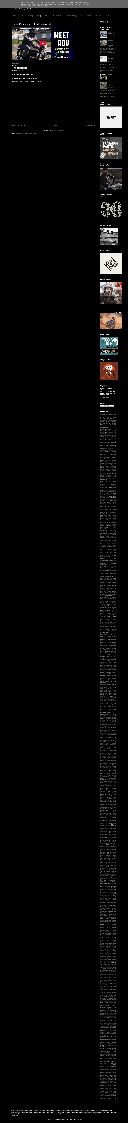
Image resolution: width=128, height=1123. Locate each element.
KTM (105, 761)
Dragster (110, 598)
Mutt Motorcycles (110, 846)
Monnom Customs (111, 821)
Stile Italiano (109, 982)
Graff (105, 661)
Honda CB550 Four (110, 693)
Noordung (103, 856)
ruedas (114, 930)
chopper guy (103, 539)
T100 (114, 998)
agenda (102, 438)
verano (114, 1057)
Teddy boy (112, 1008)
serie (109, 949)
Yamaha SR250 (104, 1081)
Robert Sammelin (112, 917)
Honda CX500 (112, 696)
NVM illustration (112, 862)
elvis (106, 613)
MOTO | (15, 16)
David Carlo (106, 579)
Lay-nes (106, 769)
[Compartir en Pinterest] (26, 68)
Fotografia (104, 633)
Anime (103, 446)
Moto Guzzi (109, 828)
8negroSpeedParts (105, 429)
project (110, 890)
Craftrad (106, 566)
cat (111, 534)
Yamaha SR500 (104, 1082)
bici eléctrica (108, 475)
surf (105, 991)
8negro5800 (113, 424)
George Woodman (105, 651)
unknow (109, 1049)
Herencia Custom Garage (108, 677)
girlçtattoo (110, 656)
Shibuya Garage (104, 952)
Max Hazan (103, 805)
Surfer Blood (103, 992)
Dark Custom (108, 576)
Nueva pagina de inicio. (110, 58)
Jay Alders (113, 727)
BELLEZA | (99, 16)
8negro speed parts (108, 423)
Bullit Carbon (112, 509)
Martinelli (110, 801)
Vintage (113, 1063)
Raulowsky (103, 902)
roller (107, 921)
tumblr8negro (112, 1047)
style (103, 988)
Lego (109, 772)
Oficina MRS (110, 865)
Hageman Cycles (105, 666)
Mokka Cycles (112, 818)
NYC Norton (103, 863)
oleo (107, 868)
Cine (114, 542)
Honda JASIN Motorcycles (106, 700)
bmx (114, 493)
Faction (114, 617)
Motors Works (112, 840)
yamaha (113, 1078)
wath (101, 1069)
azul (111, 456)
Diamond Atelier (105, 588)
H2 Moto (106, 665)
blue (112, 487)
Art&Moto (102, 450)
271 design (104, 417)
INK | (81, 16)
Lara (110, 767)
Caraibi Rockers (105, 528)
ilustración (112, 711)
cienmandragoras (106, 542)
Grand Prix (113, 660)
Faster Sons (104, 622)
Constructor (104, 560)
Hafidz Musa (112, 665)
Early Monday (108, 606)
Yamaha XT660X (104, 1092)
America (111, 439)
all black (110, 438)
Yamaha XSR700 (104, 1089)
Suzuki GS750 (104, 996)
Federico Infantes (105, 623)
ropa (102, 923)
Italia (107, 724)
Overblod (113, 868)
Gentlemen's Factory (110, 649)
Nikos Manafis (103, 853)
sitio (111, 958)
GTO (106, 663)
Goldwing (113, 658)
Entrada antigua (90, 125)
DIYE (113, 594)
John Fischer (104, 733)
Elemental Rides (107, 611)
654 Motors (112, 420)
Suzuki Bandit (104, 993)
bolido (111, 494)
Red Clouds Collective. (110, 904)
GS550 (114, 662)
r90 (112, 895)
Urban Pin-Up (111, 1051)
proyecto (108, 892)
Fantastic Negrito (105, 620)
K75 (104, 741)
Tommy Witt (109, 1033)
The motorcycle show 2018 (107, 1017)
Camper (114, 525)
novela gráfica (108, 861)
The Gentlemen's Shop (110, 1014)
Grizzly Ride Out (108, 662)
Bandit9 (114, 458)
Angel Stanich (112, 443)
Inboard (111, 712)
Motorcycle (106, 840)
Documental (109, 595)
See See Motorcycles (110, 947)
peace (109, 877)
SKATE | (30, 16)
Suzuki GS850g (112, 996)
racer (107, 896)
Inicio (55, 125)
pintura (106, 885)
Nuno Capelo (104, 862)
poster (109, 889)
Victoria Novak (112, 1058)
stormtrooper (113, 983)
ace (110, 432)
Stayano (108, 979)
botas (112, 500)
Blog (109, 487)
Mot (110, 825)
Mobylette (113, 817)
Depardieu (109, 585)
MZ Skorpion (108, 848)
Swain (109, 998)
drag (106, 598)
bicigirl (114, 475)
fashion (113, 620)
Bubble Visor (103, 508)
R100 (114, 893)
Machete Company (106, 790)
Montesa (102, 825)
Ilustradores (104, 712)
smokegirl (104, 964)
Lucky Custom (109, 785)
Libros (102, 775)
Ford (110, 628)
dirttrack (109, 591)
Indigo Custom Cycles (106, 715)
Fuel (114, 638)
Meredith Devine (112, 808)
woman (102, 1075)
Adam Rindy (109, 433)
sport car (106, 974)
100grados (111, 414)
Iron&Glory (105, 721)
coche (114, 551)
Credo (114, 566)
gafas (102, 644)
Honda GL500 (112, 699)
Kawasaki (108, 746)
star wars (108, 977)
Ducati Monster (106, 603)
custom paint (112, 570)
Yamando (102, 1094)
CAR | (22, 16)
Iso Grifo (111, 723)
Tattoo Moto (113, 1005)
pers (115, 878)
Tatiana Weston (104, 1004)
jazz (101, 728)
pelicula (113, 877)
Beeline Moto (108, 467)
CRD (111, 566)
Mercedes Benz (104, 808)
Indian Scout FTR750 (110, 714)
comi (110, 555)
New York (110, 852)
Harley (110, 669)
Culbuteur (113, 567)
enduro (110, 613)
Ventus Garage (109, 1057)
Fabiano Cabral (108, 617)
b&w (114, 456)
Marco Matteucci (106, 797)
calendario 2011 (112, 521)
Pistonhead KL (112, 885)
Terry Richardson (111, 1010)
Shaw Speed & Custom (109, 950)
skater (110, 959)
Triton (109, 1042)
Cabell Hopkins (112, 515)
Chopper (114, 537)
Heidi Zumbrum (104, 673)
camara (114, 524)
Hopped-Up (105, 706)
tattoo (107, 1005)
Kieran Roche (109, 754)
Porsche (113, 888)
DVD (109, 604)
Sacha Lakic (106, 934)
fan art (114, 619)
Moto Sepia (112, 831)
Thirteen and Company (108, 1024)
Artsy (109, 450)
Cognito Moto (109, 552)
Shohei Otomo (104, 954)
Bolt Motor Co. (104, 496)
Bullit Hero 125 (104, 512)
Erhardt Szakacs (109, 614)
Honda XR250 (108, 704)
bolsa (114, 494)
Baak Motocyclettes (105, 457)
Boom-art (107, 499)
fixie (103, 626)
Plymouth (113, 886)
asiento (114, 450)
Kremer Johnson (104, 759)
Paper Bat (110, 872)
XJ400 (114, 1076)
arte (106, 450)
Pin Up (107, 883)
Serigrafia (113, 949)
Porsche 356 (103, 889)
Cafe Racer (104, 516)
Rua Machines (104, 930)
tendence (103, 1010)
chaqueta (103, 537)
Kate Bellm (109, 744)
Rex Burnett (110, 914)
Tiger (114, 1029)
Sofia (109, 965)
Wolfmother (113, 1073)
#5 (101, 414)
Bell (115, 467)
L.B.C (107, 761)
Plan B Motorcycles (105, 886)
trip (105, 1042)
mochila (102, 818)
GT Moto (102, 663)
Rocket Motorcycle (104, 920)
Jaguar (111, 725)
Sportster (112, 974)
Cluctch (110, 549)
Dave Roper (103, 578)
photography (112, 880)
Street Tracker (107, 986)
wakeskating (103, 1067)
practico (113, 889)
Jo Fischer (106, 731)
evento (113, 616)
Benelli (114, 470)
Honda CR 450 (104, 696)
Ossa (110, 868)
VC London (107, 1055)
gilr (112, 652)
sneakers (103, 965)
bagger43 (109, 458)
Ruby (111, 930)
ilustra (114, 709)
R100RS (102, 895)
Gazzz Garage (112, 645)
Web (108, 1069)
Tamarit (109, 999)
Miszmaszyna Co (105, 817)
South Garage (107, 968)
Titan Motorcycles (110, 1030)
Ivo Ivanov (111, 724)
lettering (113, 772)
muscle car (113, 843)
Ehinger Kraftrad (107, 608)
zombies (109, 1098)
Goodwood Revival (111, 659)
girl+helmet (103, 656)
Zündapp (102, 1099)
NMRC (109, 853)
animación (113, 445)
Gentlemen (113, 646)
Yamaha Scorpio (104, 1079)
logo (111, 776)
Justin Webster (111, 740)
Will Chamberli (112, 1072)
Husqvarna (103, 707)
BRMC (109, 502)
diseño (114, 591)
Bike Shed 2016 (112, 476)
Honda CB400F (108, 690)
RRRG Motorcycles (111, 928)
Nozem (114, 861)
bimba (114, 478)
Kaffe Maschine (109, 741)
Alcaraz (106, 438)
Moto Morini (104, 831)
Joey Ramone (112, 731)
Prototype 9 (103, 892)
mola (101, 820)
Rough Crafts (108, 923)
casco (105, 533)
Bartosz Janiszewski (111, 463)
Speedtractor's (105, 973)
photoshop (104, 881)
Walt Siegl (110, 1067)
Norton (109, 856)
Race (114, 895)
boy (115, 500)
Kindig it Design (110, 756)
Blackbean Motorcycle (108, 484)
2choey (110, 417)
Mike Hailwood (112, 814)
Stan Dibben (113, 976)
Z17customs (107, 1095)
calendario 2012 (105, 522)
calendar (114, 519)
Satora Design (106, 940)
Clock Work (113, 548)
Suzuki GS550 (112, 995)
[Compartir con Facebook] (24, 68)
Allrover (107, 439)
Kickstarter (110, 753)
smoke (113, 963)
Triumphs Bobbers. (110, 41)
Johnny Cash (112, 733)
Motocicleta (104, 832)
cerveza (103, 536)
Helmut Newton (111, 675)
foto (114, 631)
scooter (114, 941)
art (115, 448)
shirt (110, 953)
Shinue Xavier (112, 952)
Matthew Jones (104, 804)
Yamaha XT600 (112, 1091)
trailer (111, 1041)
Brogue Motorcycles (106, 503)
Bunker (114, 512)
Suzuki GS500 (104, 995)
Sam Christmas (104, 936)
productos (104, 891)
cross (109, 567)
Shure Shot (106, 956)
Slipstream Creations (110, 961)
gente (108, 646)
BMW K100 (113, 488)
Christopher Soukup (110, 540)
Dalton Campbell (104, 574)
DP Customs (113, 597)
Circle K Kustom (106, 543)
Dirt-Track (103, 591)
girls (114, 656)
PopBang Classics (105, 887)
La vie (105, 766)
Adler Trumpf (103, 436)
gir (106, 654)
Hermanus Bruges (106, 678)
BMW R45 (108, 491)
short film (113, 954)
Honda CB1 (109, 685)
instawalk (113, 718)
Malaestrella (103, 795)
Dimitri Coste (107, 589)
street (111, 984)
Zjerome (111, 1097)
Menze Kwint (113, 807)
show (101, 956)
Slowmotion (105, 962)
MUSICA (108, 16)
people (102, 878)
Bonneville (112, 496)
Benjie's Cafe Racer (105, 472)
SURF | (39, 16)
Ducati (110, 600)
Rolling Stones (112, 921)
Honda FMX (113, 697)
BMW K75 (103, 490)
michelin (114, 811)
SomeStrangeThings (111, 967)
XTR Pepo (107, 1078)
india (114, 712)
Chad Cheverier (111, 536)
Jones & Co (107, 737)
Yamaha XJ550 (104, 1085)
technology (104, 1008)
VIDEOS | (89, 16)
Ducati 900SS (112, 601)
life (106, 775)
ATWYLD (108, 451)
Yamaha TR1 (104, 1084)
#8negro (105, 414)
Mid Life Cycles (112, 813)
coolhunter (109, 561)
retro (105, 909)
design (114, 585)
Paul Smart (110, 875)
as (111, 450)
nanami (114, 848)
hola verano (113, 682)
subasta (109, 988)
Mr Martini (102, 843)
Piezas (114, 881)
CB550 (114, 534)
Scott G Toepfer (104, 943)
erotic (105, 616)
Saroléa (109, 937)
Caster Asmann (105, 534)
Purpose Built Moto (106, 893)
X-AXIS (111, 1076)
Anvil (110, 446)
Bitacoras (104, 480)
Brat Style (103, 502)
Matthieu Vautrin (112, 804)
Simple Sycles (112, 956)
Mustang (103, 846)
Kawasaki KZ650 (111, 747)
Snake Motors (112, 964)
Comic (114, 555)
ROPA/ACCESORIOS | (58, 16)
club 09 (103, 549)
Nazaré (102, 849)
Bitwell (111, 479)
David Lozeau (112, 579)
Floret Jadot (113, 626)
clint (101, 548)
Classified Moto (111, 546)
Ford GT (114, 628)
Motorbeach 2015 (111, 837)
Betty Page (108, 473)
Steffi (101, 980)
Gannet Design (112, 644)
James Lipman (107, 727)
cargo (107, 530)
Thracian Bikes (112, 1026)
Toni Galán (110, 1038)
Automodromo (112, 454)
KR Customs (112, 757)
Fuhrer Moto (113, 641)
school (109, 941)
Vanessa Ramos (107, 1054)
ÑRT (107, 863)
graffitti (109, 661)
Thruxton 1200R (104, 1029)
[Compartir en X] (22, 68)
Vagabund (108, 1052)
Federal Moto (112, 622)
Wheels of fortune (110, 1070)
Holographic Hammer (106, 684)
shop (109, 955)
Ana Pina (108, 441)
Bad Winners (113, 457)
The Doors (111, 1013)
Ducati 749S (106, 601)
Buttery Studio (112, 513)
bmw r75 (103, 493)
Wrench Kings (109, 1075)
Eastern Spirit (111, 607)
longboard (103, 779)
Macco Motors (111, 788)
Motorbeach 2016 (105, 838)
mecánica (107, 807)
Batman (103, 466)
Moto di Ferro (110, 827)
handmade (113, 668)
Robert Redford (104, 917)
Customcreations (105, 572)
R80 (109, 895)
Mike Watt (107, 816)
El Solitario (108, 610)
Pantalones (103, 872)
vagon (112, 1052)
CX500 (107, 573)
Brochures (113, 502)
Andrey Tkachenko (104, 443)
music (103, 844)
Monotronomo (112, 823)
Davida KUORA (109, 581)
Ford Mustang (106, 629)
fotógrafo (104, 636)
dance (111, 574)
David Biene (110, 578)
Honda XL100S (109, 703)
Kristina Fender (112, 759)
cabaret (106, 515)
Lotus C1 (109, 784)
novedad (102, 861)
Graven (102, 662)
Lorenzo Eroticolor (109, 781)
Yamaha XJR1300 (112, 1085)
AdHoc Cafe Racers (106, 435)
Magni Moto (112, 794)
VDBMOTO (113, 1055)
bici (112, 473)
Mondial (114, 820)
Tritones (113, 1044)
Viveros (106, 1064)
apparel (112, 448)
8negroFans (104, 427)
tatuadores (110, 1007)
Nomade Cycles (111, 855)
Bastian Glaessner (110, 464)
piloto (102, 883)
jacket (107, 726)
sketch (114, 959)
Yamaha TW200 (112, 1084)
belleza (103, 469)
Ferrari (106, 625)
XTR (101, 1078)
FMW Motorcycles (104, 628)
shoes (114, 953)
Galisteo (106, 644)
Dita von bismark (107, 594)
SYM (112, 998)
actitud (102, 433)
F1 (103, 617)
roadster (114, 915)
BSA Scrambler (112, 506)
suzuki (114, 992)
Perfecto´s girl (109, 878)
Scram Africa (112, 943)
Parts (114, 872)
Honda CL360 (112, 694)
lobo (108, 776)
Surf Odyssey (109, 990)
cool (110, 560)
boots (111, 499)
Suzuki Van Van (104, 998)
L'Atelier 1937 (112, 761)
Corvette (114, 564)
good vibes (103, 659)
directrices (113, 589)
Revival (114, 909)
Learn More (98, 4)
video (22, 70)
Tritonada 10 (106, 1044)
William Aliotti (105, 1073)
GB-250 (103, 646)
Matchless (103, 803)
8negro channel (105, 421)
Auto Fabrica (111, 453)
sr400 (108, 976)
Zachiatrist (113, 1095)
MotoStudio (109, 841)
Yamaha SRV (112, 1082)
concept (106, 558)
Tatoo (111, 1004)
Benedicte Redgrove (106, 470)
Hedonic (114, 672)
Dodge (114, 595)
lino (101, 776)
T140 (101, 999)
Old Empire (109, 866)
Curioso (102, 570)
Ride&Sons (107, 915)
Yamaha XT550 (104, 1091)
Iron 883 (103, 720)
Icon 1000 (106, 709)
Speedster (113, 971)
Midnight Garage (104, 814)
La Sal (108, 764)
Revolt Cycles (109, 912)
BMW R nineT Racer (111, 490)
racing (111, 896)
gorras (102, 660)
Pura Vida (113, 892)
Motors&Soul (103, 841)
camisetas (109, 525)
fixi (101, 626)
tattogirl (102, 1005)
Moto (19, 70)
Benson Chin (113, 472)
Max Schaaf (108, 805)
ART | (46, 16)
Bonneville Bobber (105, 497)
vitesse (102, 1065)
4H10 (108, 418)
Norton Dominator (111, 858)
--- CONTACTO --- (105, 397)
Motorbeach (103, 837)
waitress (113, 1066)
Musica (109, 845)
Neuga (112, 850)
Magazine (104, 794)
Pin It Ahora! (15, 63)
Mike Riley (102, 816)
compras (114, 556)
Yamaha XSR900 (112, 1089)
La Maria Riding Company (107, 763)
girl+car (113, 654)
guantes (110, 663)
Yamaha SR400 (112, 1081)
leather (110, 770)
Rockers (113, 918)
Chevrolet (109, 537)
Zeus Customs (104, 1097)
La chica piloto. (110, 75)
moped (107, 825)
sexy (101, 950)
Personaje (104, 880)
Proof (114, 890)
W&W (109, 1066)
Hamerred (108, 668)
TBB (114, 1007)
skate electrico (104, 959)
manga (108, 795)
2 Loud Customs (109, 415)
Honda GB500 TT (104, 699)
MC (112, 805)
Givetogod (103, 658)
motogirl (107, 834)
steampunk (113, 979)
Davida (102, 581)
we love (105, 1069)
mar (115, 795)
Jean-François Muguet (108, 728)
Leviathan (103, 773)
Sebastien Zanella (105, 946)
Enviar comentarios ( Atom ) (57, 130)
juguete (106, 738)
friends (106, 638)
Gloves (109, 658)
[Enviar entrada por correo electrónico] (14, 68)
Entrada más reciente (19, 125)
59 (112, 418)
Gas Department (104, 645)
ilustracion (104, 711)
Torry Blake (113, 1039)
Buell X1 (109, 508)
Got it (105, 4)
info (101, 717)
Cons (114, 558)
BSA (106, 506)
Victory (102, 1060)
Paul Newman (112, 874)
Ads (108, 436)
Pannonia (113, 871)
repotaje (108, 908)
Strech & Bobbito (104, 984)
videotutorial (105, 1063)
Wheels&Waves (104, 1072)
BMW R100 (103, 491)
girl (109, 654)
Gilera (109, 652)
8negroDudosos (104, 426)
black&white (113, 482)
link (115, 775)
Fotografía (105, 635)
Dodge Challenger (105, 597)
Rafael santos (109, 898)
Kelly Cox (106, 751)
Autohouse (104, 454)
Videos (113, 1061)
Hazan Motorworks (106, 672)
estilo (109, 616)
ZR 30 (114, 1098)
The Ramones (110, 1021)
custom (107, 570)
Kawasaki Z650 (107, 750)
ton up (114, 1033)
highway (108, 681)
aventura (102, 456)
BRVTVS (102, 506)
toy (101, 1041)
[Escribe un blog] (20, 68)
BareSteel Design (112, 461)
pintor (102, 885)
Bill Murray (109, 478)
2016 (115, 415)
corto (110, 564)
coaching (109, 551)
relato (111, 905)
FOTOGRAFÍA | (71, 16)
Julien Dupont (103, 740)
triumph (103, 1045)
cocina (102, 552)
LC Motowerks (111, 769)
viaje (106, 1058)
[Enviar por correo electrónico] (18, 68)
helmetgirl (103, 675)
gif (106, 652)
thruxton (113, 1027)
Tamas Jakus (112, 1001)
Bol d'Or (106, 494)
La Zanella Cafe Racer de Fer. (111, 84)
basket (102, 464)
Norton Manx (112, 859)
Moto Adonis (103, 827)
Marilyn (110, 798)
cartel (107, 531)
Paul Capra (106, 874)
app (108, 448)
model (107, 819)
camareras (103, 525)
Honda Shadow (108, 702)
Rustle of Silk (104, 931)
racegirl (102, 896)
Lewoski (108, 773)
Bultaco (110, 512)
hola (108, 682)
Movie (114, 841)
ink (104, 717)
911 (110, 430)
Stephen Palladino (108, 980)
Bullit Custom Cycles (105, 510)
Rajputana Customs (111, 901)
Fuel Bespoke (104, 639)
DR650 (102, 598)
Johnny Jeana (104, 734)
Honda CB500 (108, 691)
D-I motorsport (112, 573)
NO (112, 853)
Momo (110, 820)
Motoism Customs (108, 835)
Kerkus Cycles (103, 753)
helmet (114, 674)
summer (114, 988)
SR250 (105, 976)
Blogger (80, 1119)
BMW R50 (113, 491)
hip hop (113, 681)
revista (109, 909)
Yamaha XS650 (112, 1088)
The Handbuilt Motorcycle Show (108, 1016)
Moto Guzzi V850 (111, 830)
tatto (114, 1004)
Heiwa (110, 674)
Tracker (108, 1041)
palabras (108, 871)
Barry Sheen (103, 463)
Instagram (107, 718)
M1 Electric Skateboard (106, 787)
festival (110, 625)
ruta (105, 933)
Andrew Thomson (111, 442)
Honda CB (103, 685)
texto (102, 1011)
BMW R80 (109, 493)
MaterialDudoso (111, 803)
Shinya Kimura (104, 953)
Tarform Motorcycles (110, 1002)
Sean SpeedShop (111, 944)
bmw (108, 489)
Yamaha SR (112, 1079)
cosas (102, 566)
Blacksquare (105, 485)
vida (106, 1060)
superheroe (103, 989)
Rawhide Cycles (110, 902)
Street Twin (113, 986)
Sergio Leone (104, 949)
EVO (101, 617)
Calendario (104, 521)
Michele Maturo (106, 811)
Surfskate (109, 992)
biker (102, 478)
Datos (114, 576)
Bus (107, 513)
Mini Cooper (113, 816)
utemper (102, 1052)
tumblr (104, 1047)
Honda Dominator (105, 697)
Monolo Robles (104, 823)
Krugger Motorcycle (105, 760)
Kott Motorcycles (104, 757)
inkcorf (114, 717)
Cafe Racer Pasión (106, 519)
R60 (106, 895)
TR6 (104, 1041)
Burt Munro (103, 513)
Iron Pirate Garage (111, 720)
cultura (103, 569)
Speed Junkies (107, 970)
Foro (110, 631)
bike (101, 476)
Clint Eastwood (106, 548)
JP (112, 737)
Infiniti (114, 715)
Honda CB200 (108, 687)
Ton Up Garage (105, 1035)
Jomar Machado (107, 736)
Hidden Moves (110, 679)
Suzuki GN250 (112, 993)
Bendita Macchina (111, 469)
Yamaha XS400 (104, 1087)
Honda (114, 684)
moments (106, 820)
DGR (114, 586)
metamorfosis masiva (108, 810)
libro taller (113, 773)
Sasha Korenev (111, 938)
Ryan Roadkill (109, 933)
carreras (102, 531)
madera (114, 789)
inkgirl (102, 718)
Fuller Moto (104, 642)
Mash (114, 801)
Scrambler (103, 944)
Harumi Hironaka (111, 671)
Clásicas (103, 545)
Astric (102, 451)
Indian (102, 714)
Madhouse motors (106, 791)
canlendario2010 (106, 527)
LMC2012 (105, 776)
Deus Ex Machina (106, 587)
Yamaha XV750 (112, 1092)
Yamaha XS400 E (112, 1087)
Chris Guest (110, 539)
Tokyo (110, 1032)
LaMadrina (110, 766)
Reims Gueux (104, 905)
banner (103, 460)
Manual (112, 795)
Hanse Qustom (104, 669)
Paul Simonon (103, 875)
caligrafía (108, 524)
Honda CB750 (104, 694)
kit (115, 756)
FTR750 (111, 638)
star (102, 977)
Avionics (107, 456)
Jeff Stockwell (108, 730)
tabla (105, 999)
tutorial (102, 1048)
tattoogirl (103, 1007)
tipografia (103, 1030)
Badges (102, 458)
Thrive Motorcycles (105, 1027)
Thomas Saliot (104, 1026)
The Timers (108, 1023)
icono (111, 709)
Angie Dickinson (105, 445)
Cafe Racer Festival (110, 518)
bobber (102, 494)
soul (101, 968)
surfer (114, 990)
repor (104, 908)
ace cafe (113, 432)
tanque (102, 1002)
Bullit (107, 509)
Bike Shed (105, 476)
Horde (109, 706)
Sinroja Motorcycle (105, 958)
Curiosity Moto (111, 569)
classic (109, 545)
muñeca (107, 843)
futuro (110, 642)
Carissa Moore (112, 530)
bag (105, 458)
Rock (102, 918)
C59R (102, 515)
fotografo (113, 635)
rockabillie (108, 918)
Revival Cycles (104, 911)
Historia (103, 683)
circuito (114, 543)
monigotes (103, 821)
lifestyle (111, 775)
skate (114, 958)
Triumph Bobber (111, 1045)
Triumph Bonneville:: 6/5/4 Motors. (111, 33)
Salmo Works (112, 934)
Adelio (114, 433)
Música (114, 844)
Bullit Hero (113, 510)
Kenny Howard (112, 751)
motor (114, 836)
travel (114, 1041)
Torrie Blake (107, 1039)
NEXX (114, 852)
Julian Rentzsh (112, 738)
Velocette (102, 1057)
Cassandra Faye (112, 533)
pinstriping (113, 883)
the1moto (113, 1023)
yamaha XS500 (104, 1088)
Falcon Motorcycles (106, 619)
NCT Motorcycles (109, 849)
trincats (102, 1042)
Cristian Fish (104, 567)
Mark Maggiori (109, 800)
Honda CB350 (108, 688)
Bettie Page (103, 473)
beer (112, 467)
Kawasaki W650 (105, 749)
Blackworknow (103, 487)
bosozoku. (107, 500)
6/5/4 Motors (106, 420)
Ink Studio (109, 717)
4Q (110, 418)
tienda (111, 1029)
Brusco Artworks (111, 505)
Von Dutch (110, 1064)
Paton (102, 874)
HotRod (113, 706)
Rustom (110, 931)
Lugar (114, 785)
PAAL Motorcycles (106, 869)
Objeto (110, 863)
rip (111, 915)
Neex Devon (107, 850)
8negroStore (104, 430)
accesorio (106, 432)
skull (102, 961)
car (114, 527)
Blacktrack (113, 485)
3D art (105, 418)
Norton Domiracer (104, 859)
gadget (114, 642)
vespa (102, 1058)
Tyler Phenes (107, 1048)
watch (114, 1068)
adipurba (114, 435)
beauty (102, 467)
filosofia (114, 625)
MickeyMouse (104, 813)
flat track (107, 626)
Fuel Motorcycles (105, 641)
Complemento (106, 557)
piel (110, 881)
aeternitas (113, 436)
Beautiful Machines (111, 466)
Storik (108, 983)
